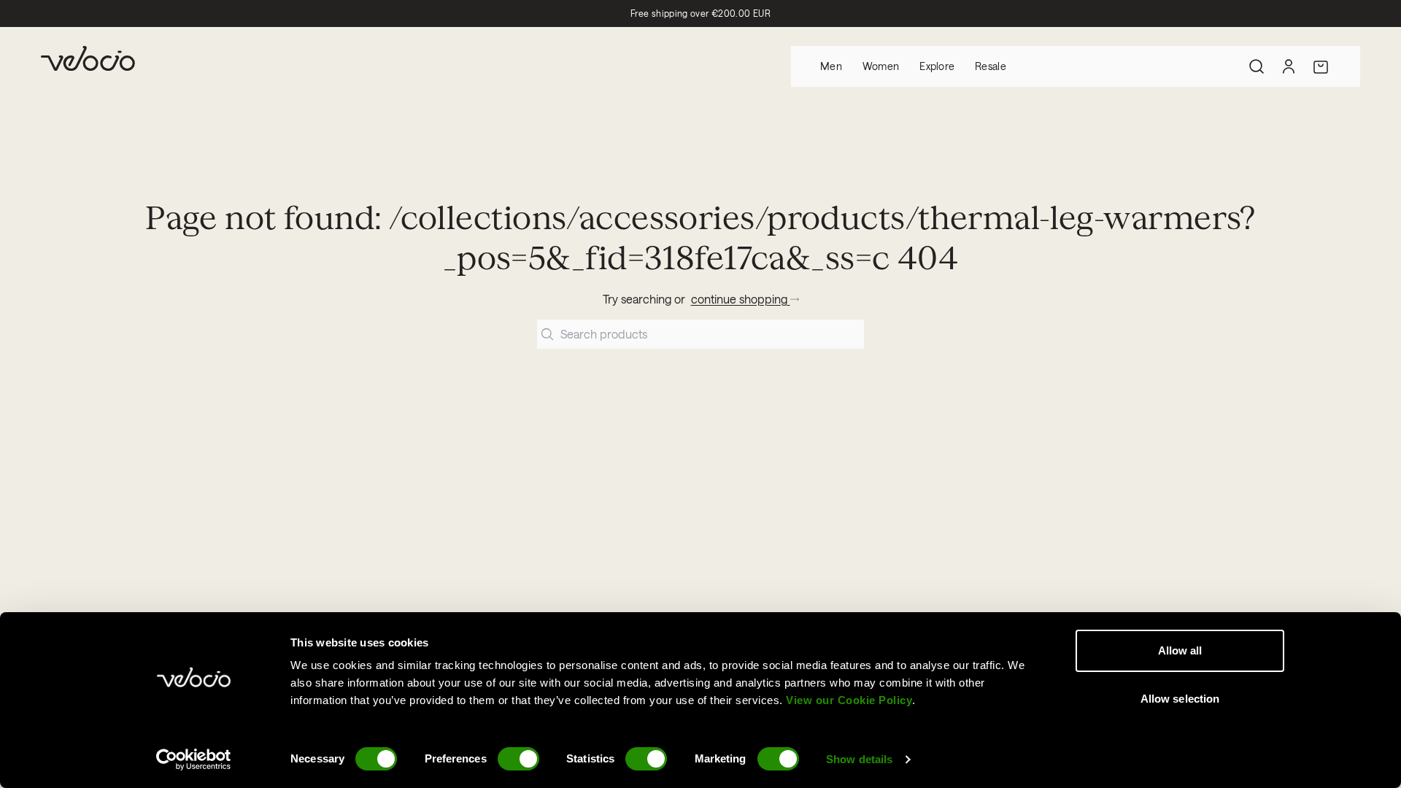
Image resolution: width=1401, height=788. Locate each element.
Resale (990, 66)
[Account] (1289, 66)
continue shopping (740, 299)
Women (880, 66)
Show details (859, 759)
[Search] (1256, 66)
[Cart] (1321, 66)
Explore (936, 66)
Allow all (1180, 650)
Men (831, 66)
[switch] (518, 758)
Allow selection (1180, 698)
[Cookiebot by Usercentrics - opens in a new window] (194, 759)
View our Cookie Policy (849, 700)
